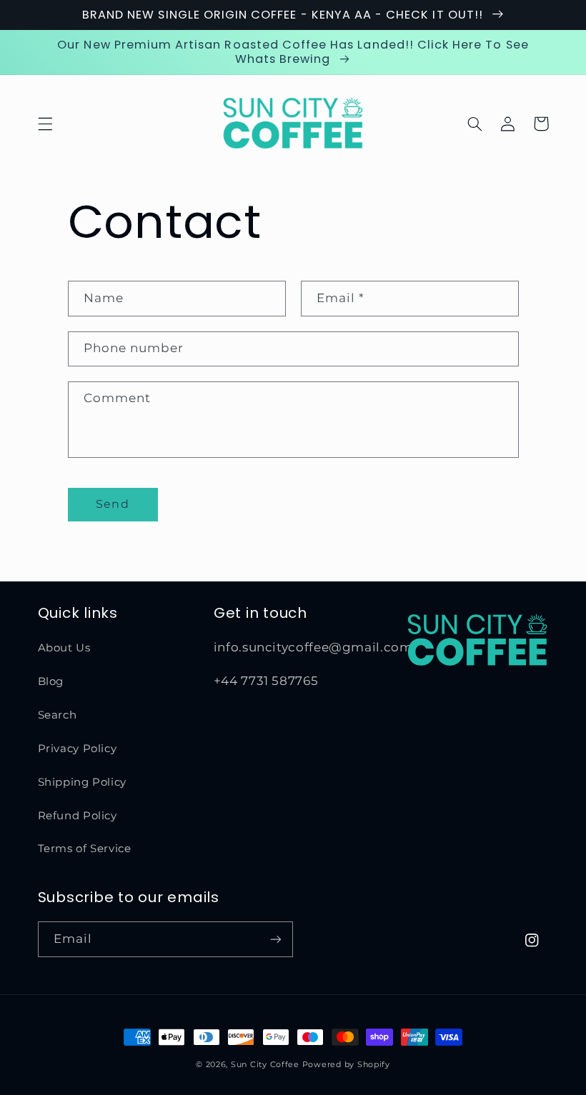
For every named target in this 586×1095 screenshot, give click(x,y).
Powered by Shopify (346, 1064)
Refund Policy (77, 815)
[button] (45, 123)
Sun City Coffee (265, 1064)
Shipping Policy (82, 782)
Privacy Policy (77, 748)
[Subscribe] (275, 938)
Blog (51, 681)
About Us (64, 647)
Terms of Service (84, 848)
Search (57, 715)
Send (112, 504)
